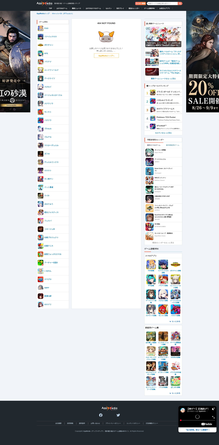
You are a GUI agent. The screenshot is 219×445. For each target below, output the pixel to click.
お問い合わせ (95, 423)
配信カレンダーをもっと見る (163, 243)
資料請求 (82, 423)
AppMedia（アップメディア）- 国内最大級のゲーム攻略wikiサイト (106, 431)
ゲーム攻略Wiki (149, 8)
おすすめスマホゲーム (93, 8)
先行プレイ (120, 8)
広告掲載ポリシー (152, 423)
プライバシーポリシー (113, 423)
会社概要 (58, 423)
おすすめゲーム (62, 8)
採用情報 (70, 423)
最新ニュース (76, 8)
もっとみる (176, 321)
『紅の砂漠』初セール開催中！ (197, 430)
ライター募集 (140, 3)
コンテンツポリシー (133, 423)
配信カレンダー (134, 8)
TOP (50, 8)
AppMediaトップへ (106, 56)
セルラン (109, 8)
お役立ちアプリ (164, 8)
